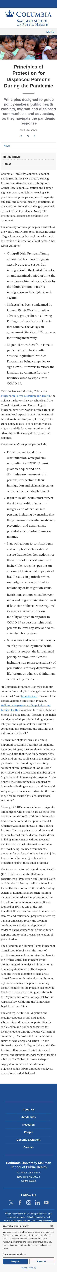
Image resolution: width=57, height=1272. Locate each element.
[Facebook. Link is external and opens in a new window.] (19, 1202)
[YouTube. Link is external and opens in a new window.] (46, 1202)
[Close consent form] (51, 1226)
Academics (28, 1117)
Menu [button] (50, 31)
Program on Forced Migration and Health (25, 396)
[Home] (28, 18)
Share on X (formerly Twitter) (28, 136)
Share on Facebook (21, 136)
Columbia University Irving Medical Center (28, 4)
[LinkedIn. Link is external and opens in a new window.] (37, 1202)
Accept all (15, 1261)
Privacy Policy (27, 1268)
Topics (7, 164)
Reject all (41, 1261)
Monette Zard (29, 696)
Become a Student (28, 1139)
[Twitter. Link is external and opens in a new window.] (11, 1202)
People (28, 1132)
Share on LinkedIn (34, 136)
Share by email (38, 136)
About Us (28, 1109)
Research (28, 1124)
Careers (28, 1147)
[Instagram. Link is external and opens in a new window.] (28, 1202)
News (7, 146)
